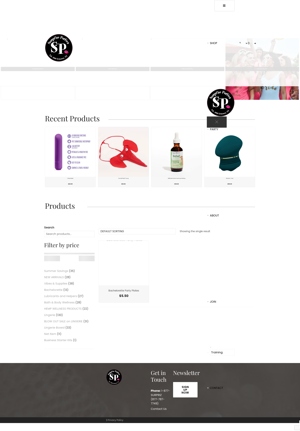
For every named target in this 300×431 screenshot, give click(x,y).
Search (49, 227)
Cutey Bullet (70, 178)
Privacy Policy (115, 420)
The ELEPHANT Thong (123, 178)
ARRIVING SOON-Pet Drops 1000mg (176, 178)
